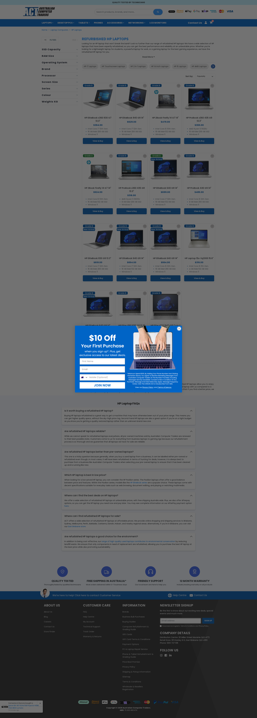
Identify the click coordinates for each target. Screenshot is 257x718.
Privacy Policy (147, 387)
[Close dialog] (179, 328)
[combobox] (84, 377)
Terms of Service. (164, 387)
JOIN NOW (102, 385)
